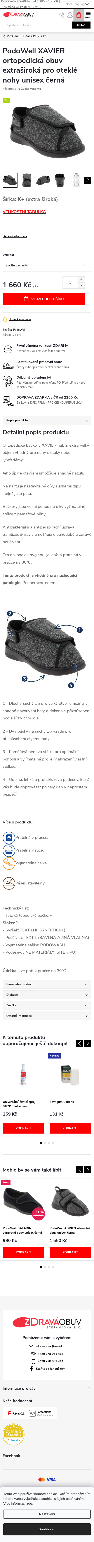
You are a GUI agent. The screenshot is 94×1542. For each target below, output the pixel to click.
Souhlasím (47, 1529)
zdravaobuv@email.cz (50, 1346)
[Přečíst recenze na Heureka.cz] (13, 1434)
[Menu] (88, 14)
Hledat (81, 25)
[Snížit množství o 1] (81, 285)
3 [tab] (49, 1143)
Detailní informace (15, 236)
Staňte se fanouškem (50, 1369)
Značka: (14, 330)
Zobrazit (23, 1128)
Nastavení (47, 1514)
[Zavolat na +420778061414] (62, 15)
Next (87, 1043)
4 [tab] (53, 1143)
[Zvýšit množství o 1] (81, 279)
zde (29, 1503)
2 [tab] (45, 1143)
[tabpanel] (23, 1094)
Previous (79, 1043)
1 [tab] (41, 1143)
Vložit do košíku (47, 299)
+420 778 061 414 (50, 1354)
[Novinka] (70, 1075)
